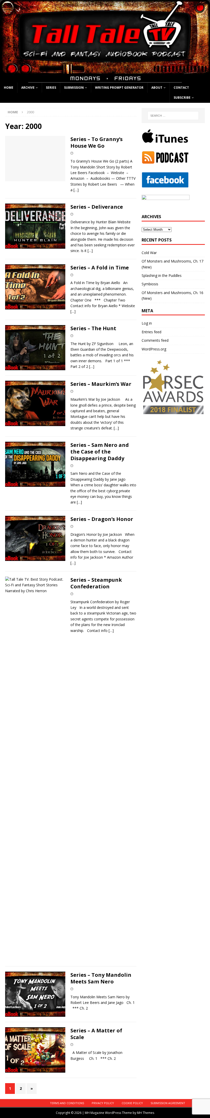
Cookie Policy (132, 1103)
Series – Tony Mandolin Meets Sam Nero (100, 978)
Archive (28, 87)
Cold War (149, 252)
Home (8, 87)
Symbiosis (150, 283)
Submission (74, 87)
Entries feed (151, 331)
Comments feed (155, 340)
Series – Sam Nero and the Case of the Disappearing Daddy (99, 451)
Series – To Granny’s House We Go (96, 142)
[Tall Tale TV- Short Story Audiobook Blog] (105, 79)
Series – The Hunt (93, 328)
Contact (181, 87)
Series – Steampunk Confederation (96, 583)
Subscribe (182, 97)
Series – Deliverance (96, 206)
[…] (76, 189)
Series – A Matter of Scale (96, 1034)
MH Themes (145, 1113)
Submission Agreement (168, 1103)
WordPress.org (154, 349)
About (156, 87)
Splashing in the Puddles (162, 275)
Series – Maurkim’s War (100, 383)
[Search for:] (173, 115)
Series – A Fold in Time (99, 267)
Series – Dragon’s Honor (101, 519)
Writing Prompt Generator (119, 87)
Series (51, 87)
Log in (147, 323)
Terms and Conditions (67, 1103)
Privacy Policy (103, 1103)
